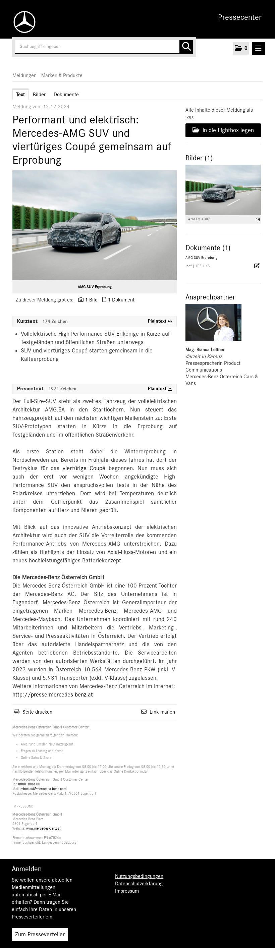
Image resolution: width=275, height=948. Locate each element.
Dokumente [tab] (66, 94)
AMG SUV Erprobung (95, 287)
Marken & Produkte (61, 75)
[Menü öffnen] (258, 48)
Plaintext (158, 321)
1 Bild (91, 299)
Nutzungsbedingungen (139, 876)
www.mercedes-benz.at (43, 828)
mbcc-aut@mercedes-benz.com (43, 789)
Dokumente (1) (207, 248)
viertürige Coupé (84, 468)
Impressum (127, 891)
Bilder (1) (199, 158)
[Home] (22, 22)
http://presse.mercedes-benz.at (52, 695)
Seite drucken (37, 712)
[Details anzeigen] (258, 219)
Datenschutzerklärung (139, 883)
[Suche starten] (186, 47)
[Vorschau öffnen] (94, 225)
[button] (241, 48)
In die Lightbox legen (227, 130)
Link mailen (162, 712)
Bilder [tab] (39, 94)
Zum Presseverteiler (40, 935)
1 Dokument (121, 299)
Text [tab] (20, 94)
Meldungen (24, 75)
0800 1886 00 (29, 784)
